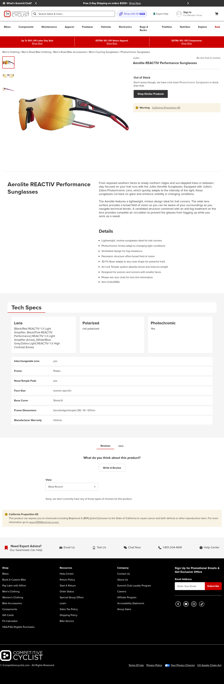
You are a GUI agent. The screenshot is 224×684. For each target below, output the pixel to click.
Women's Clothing (12, 597)
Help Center (67, 573)
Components (9, 609)
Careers (121, 591)
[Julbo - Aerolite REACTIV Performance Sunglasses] (8, 62)
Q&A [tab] (121, 446)
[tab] (26, 307)
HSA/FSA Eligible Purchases (18, 627)
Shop (5, 568)
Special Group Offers (71, 597)
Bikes (5, 573)
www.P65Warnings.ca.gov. (44, 522)
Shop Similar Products (151, 94)
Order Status (67, 591)
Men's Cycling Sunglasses (103, 52)
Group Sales (124, 609)
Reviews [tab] (105, 446)
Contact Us (123, 573)
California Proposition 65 (166, 108)
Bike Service (67, 621)
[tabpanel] (112, 370)
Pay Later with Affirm (14, 585)
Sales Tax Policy (69, 609)
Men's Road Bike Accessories (70, 52)
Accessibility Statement (130, 603)
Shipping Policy (68, 615)
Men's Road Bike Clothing (36, 52)
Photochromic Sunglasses (135, 52)
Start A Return (68, 585)
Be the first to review (208, 58)
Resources (66, 568)
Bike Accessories (12, 603)
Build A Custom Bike (14, 579)
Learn (63, 603)
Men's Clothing (11, 52)
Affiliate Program (126, 597)
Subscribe (213, 586)
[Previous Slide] (36, 3)
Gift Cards (8, 615)
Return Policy (67, 579)
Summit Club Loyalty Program (134, 585)
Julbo (136, 58)
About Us (122, 579)
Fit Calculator (10, 621)
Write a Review (112, 468)
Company (123, 568)
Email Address (183, 579)
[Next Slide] (188, 3)
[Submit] (34, 13)
